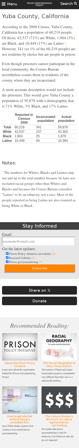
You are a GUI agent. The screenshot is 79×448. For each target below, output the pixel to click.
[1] (65, 42)
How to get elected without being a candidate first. (19, 419)
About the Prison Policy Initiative (20, 365)
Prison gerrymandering (25, 262)
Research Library (22, 258)
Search (67, 3)
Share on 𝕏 (39, 290)
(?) (53, 254)
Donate (39, 301)
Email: (7, 234)
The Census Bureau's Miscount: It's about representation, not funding (59, 421)
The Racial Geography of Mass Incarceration (59, 365)
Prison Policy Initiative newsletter (32, 254)
